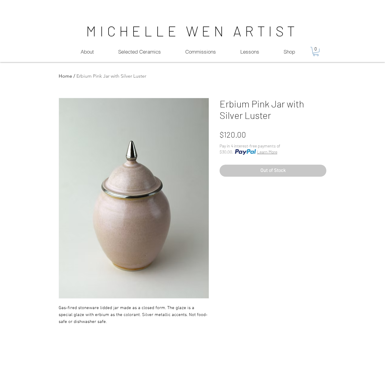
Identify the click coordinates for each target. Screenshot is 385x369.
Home (65, 76)
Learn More (267, 151)
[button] (315, 51)
